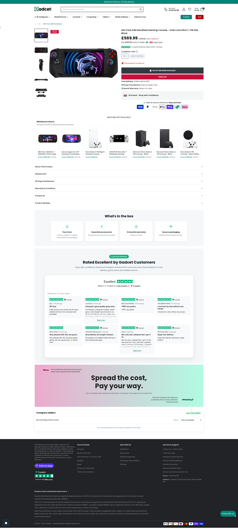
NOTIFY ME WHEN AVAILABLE (164, 70)
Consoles (76, 17)
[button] (115, 63)
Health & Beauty (121, 17)
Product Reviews (42, 203)
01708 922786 (174, 476)
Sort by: (176, 420)
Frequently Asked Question (173, 457)
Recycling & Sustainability (129, 461)
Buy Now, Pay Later (84, 453)
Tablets (105, 17)
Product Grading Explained (172, 461)
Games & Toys (140, 17)
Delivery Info (40, 174)
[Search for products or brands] (140, 9)
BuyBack (80, 461)
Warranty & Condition (45, 188)
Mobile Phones (60, 17)
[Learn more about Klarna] (151, 42)
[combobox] (99, 9)
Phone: (165, 476)
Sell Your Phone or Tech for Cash (89, 457)
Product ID (40, 195)
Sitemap (123, 464)
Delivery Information (170, 464)
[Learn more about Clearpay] (147, 42)
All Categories (42, 17)
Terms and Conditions (85, 472)
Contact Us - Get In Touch (173, 449)
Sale (199, 17)
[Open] (6, 523)
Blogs (79, 464)
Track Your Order (169, 453)
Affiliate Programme (127, 457)
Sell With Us (124, 449)
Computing (91, 17)
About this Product (44, 166)
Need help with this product (119, 117)
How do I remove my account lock (175, 472)
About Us (80, 449)
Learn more (158, 42)
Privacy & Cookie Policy (85, 468)
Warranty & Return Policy (172, 468)
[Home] (35, 24)
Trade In (186, 17)
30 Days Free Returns (44, 181)
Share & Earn (124, 453)
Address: (166, 480)
